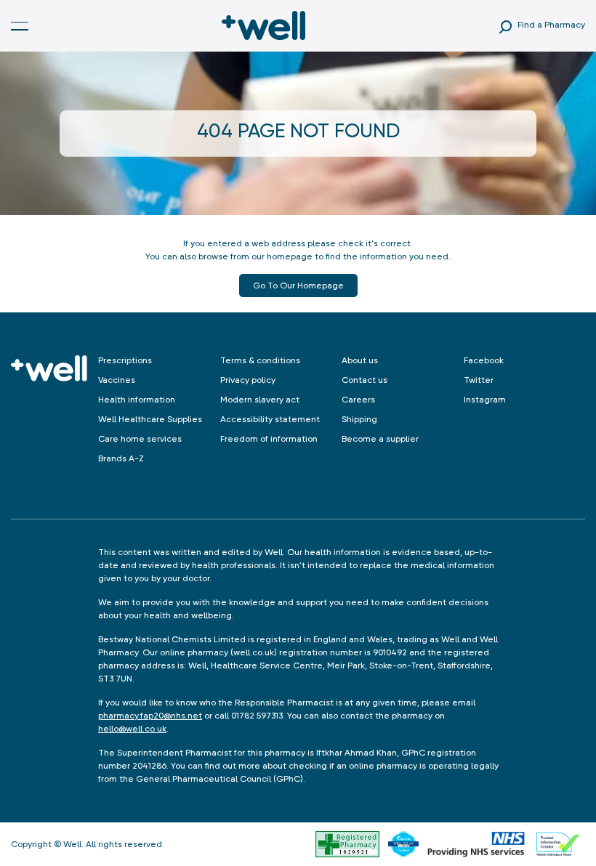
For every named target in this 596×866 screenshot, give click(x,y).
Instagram (485, 399)
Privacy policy (247, 380)
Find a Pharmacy (551, 25)
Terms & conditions (260, 360)
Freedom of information (269, 439)
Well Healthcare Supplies (150, 419)
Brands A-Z (121, 458)
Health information (136, 399)
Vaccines (116, 380)
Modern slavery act (259, 399)
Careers (358, 399)
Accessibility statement (270, 419)
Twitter (479, 380)
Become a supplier (380, 439)
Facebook (484, 360)
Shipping (359, 419)
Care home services (140, 439)
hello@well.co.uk (132, 729)
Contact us (364, 380)
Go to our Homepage (298, 285)
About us (360, 360)
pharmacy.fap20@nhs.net (150, 716)
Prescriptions (125, 360)
